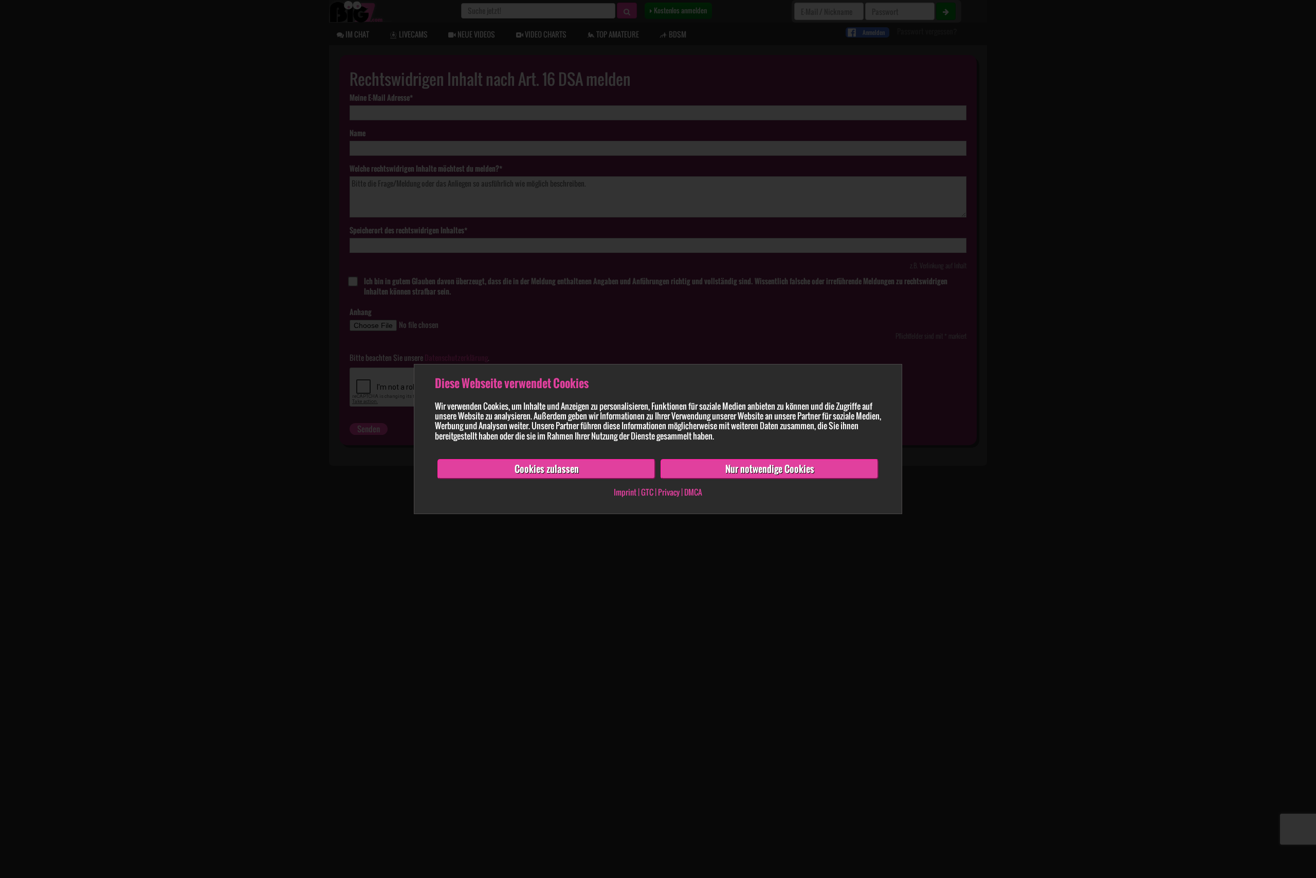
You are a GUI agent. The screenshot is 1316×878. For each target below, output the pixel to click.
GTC (647, 492)
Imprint (625, 492)
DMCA (693, 492)
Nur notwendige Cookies (769, 468)
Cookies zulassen (547, 468)
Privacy (669, 492)
